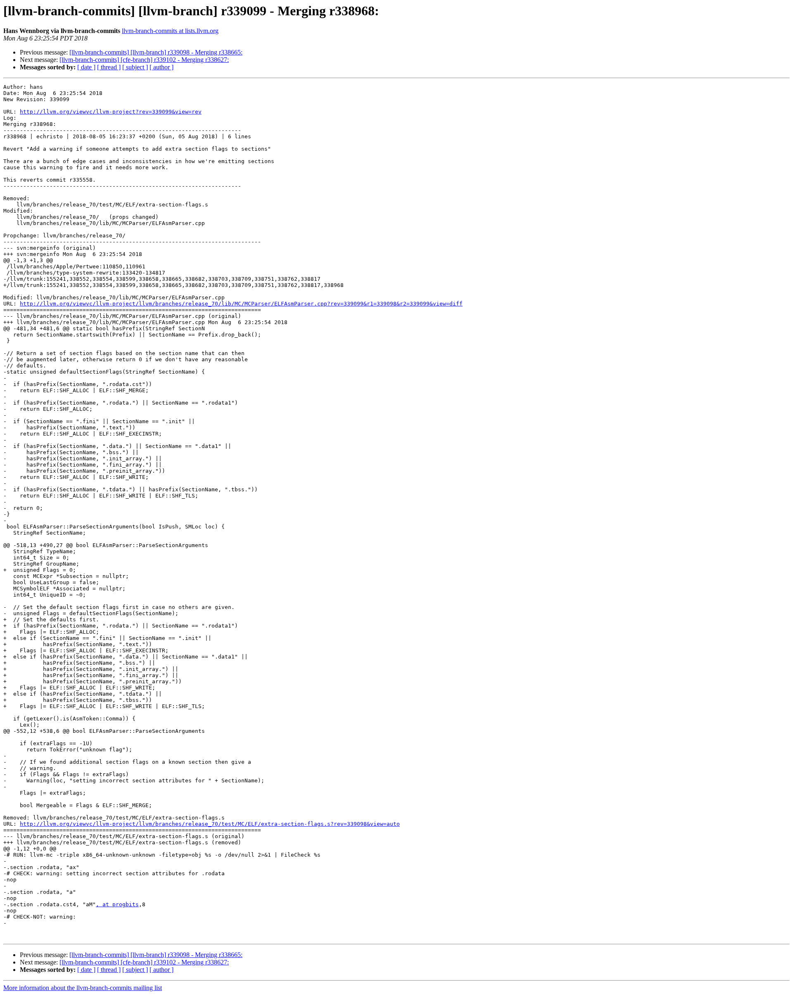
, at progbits (117, 904)
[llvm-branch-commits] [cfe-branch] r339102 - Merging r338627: (144, 59)
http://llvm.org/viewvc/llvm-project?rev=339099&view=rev (111, 112)
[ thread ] (109, 67)
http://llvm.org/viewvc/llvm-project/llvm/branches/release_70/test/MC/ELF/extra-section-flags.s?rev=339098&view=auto (210, 824)
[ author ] (161, 67)
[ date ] (86, 67)
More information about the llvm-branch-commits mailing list (82, 987)
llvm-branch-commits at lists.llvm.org (170, 30)
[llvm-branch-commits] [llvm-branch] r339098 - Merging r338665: (155, 52)
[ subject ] (135, 67)
